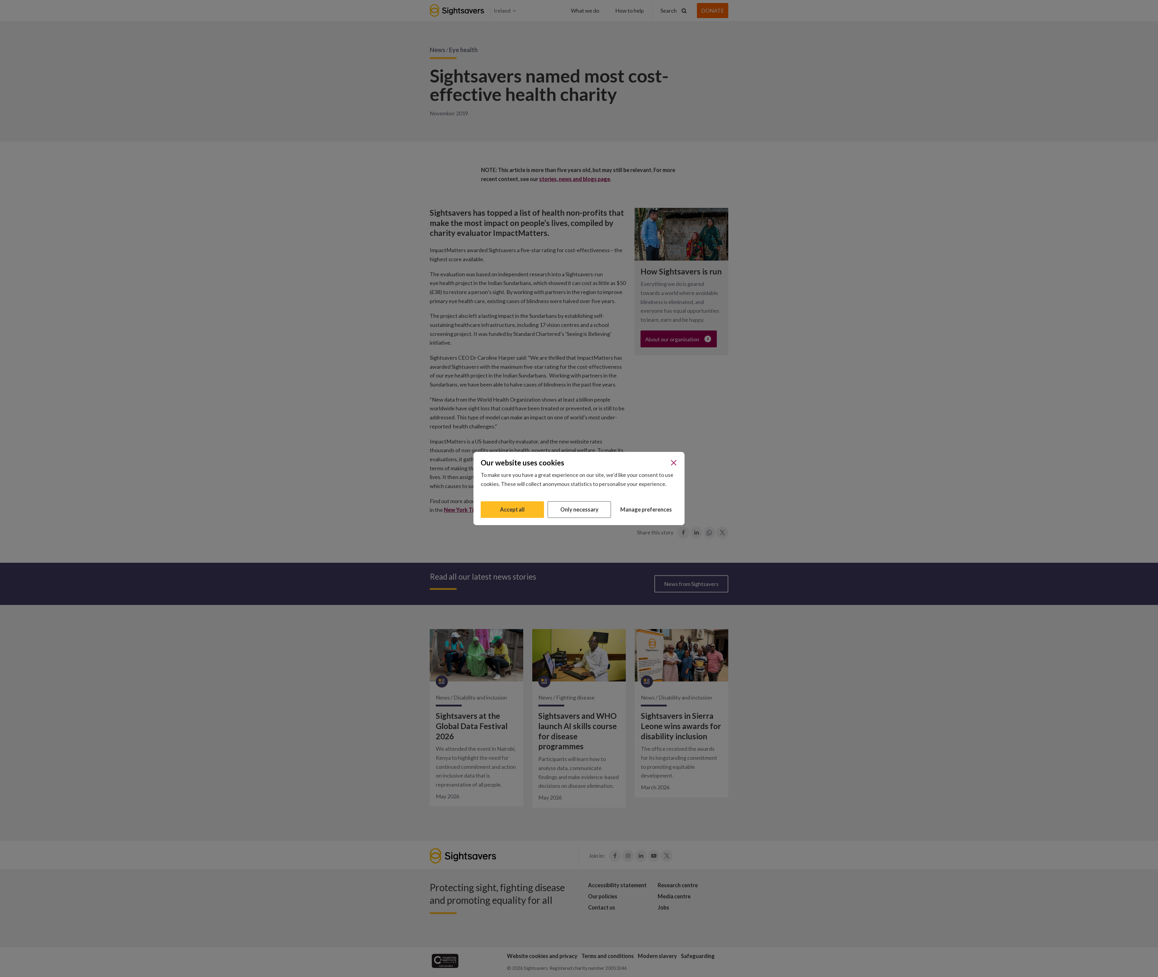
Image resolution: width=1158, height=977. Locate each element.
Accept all (512, 509)
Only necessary (579, 509)
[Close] (673, 462)
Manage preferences (646, 509)
